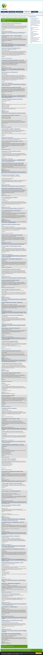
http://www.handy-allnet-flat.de (9, 158)
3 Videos (8, 21)
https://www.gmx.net (7, 170)
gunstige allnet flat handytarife (18, 533)
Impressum (6, 649)
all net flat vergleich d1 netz (16, 139)
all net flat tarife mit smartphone (12, 32)
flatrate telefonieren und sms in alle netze (14, 337)
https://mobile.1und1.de (8, 629)
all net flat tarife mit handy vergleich (21, 32)
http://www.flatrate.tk (7, 276)
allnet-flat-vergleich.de (8, 149)
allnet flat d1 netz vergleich (20, 138)
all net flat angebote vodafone (13, 278)
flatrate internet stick (19, 221)
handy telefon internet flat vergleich (19, 299)
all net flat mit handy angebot (22, 113)
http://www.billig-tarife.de (8, 544)
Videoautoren (14, 13)
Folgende (10, 646)
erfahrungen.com (7, 531)
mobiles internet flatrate (11, 222)
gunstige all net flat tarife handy (6, 69)
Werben (25, 13)
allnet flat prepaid (10, 428)
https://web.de (6, 111)
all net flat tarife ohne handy (20, 68)
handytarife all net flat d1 (34, 24)
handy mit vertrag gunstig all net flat (35, 26)
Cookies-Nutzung (18, 649)
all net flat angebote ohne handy (13, 113)
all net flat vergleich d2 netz (9, 139)
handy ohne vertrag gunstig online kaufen (13, 603)
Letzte (13, 646)
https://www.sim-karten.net (8, 469)
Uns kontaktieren (30, 13)
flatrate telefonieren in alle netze (10, 338)
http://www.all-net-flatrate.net (8, 31)
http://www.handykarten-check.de (9, 427)
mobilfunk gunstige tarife (18, 580)
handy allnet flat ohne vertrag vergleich (12, 520)
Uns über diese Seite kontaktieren (26, 649)
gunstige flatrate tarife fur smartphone (7, 312)
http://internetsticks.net (8, 220)
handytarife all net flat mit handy (19, 481)
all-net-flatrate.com (7, 479)
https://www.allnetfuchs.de (8, 381)
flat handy (31, 36)
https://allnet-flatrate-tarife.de (8, 254)
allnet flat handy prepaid (16, 428)
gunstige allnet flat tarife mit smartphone (19, 84)
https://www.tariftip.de (7, 406)
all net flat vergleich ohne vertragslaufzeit (20, 186)
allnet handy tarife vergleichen (34, 39)
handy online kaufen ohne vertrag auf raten (11, 604)
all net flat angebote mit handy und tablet (35, 42)
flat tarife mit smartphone (34, 33)
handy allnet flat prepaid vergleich (12, 501)
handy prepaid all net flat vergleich (10, 361)
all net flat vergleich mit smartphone (21, 324)
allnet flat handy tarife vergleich (12, 44)
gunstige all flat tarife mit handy (7, 97)
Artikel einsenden (20, 13)
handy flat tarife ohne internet (15, 69)
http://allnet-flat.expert (7, 517)
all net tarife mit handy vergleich (35, 20)
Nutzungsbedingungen (11, 649)
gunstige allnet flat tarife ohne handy (10, 45)
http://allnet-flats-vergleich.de (8, 43)
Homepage (3, 13)
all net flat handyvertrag (21, 244)
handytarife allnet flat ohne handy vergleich (19, 502)
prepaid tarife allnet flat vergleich (15, 617)
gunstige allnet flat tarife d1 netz (12, 138)
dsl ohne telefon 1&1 (12, 186)
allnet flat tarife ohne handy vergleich (7, 502)
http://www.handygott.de (8, 242)
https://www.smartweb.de (8, 267)
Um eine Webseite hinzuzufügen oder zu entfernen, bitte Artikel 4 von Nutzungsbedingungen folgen (15, 650)
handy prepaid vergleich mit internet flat (9, 299)
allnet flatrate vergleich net (34, 38)
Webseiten (9, 13)
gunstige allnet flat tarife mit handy (7, 46)
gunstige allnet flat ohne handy (9, 161)
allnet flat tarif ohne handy (20, 45)
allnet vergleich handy (33, 40)
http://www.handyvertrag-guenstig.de (9, 287)
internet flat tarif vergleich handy (9, 441)
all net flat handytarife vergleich (35, 21)
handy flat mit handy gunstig (34, 34)
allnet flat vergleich (33, 35)
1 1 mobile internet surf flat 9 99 (12, 68)
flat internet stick (6, 222)
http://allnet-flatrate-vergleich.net (9, 137)
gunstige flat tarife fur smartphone (18, 312)
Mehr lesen (3, 29)
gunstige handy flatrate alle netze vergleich (14, 545)
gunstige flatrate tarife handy (9, 547)
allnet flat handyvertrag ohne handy (12, 159)
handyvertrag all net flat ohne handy (12, 243)
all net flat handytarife (33, 19)
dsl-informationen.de (7, 184)
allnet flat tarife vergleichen (18, 325)
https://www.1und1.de (7, 602)
